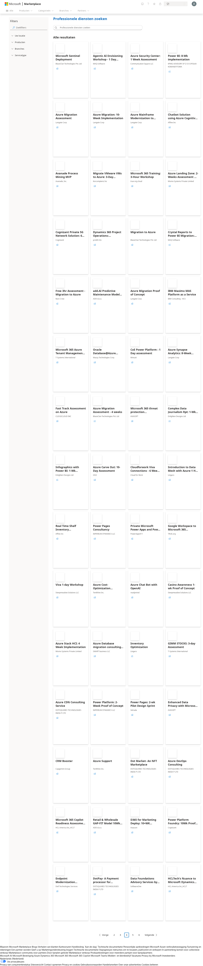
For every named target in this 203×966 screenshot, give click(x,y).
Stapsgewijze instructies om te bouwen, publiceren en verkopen (130, 949)
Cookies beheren (150, 964)
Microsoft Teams (99, 955)
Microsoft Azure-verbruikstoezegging (168, 946)
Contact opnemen (53, 964)
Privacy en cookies (71, 964)
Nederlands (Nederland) (12, 958)
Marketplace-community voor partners (27, 952)
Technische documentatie (110, 946)
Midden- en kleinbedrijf (119, 955)
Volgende (149, 935)
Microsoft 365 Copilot (79, 955)
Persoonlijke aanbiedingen (136, 946)
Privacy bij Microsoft (152, 955)
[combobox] (99, 28)
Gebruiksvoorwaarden (91, 964)
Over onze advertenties (129, 964)
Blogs (34, 946)
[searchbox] (31, 27)
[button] (55, 27)
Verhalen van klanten (48, 946)
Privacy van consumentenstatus (15, 964)
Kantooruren (65, 946)
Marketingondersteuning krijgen (57, 949)
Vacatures (136, 955)
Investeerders (168, 955)
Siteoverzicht (37, 964)
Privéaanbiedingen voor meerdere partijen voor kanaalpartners (121, 952)
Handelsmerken (110, 964)
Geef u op (36, 949)
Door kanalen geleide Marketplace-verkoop (68, 952)
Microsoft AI (6, 955)
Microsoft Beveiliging (23, 955)
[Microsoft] (13, 4)
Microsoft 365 (61, 955)
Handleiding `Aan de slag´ (84, 946)
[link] (70, 70)
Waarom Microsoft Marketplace (15, 946)
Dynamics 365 (47, 955)
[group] (57, 68)
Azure (37, 955)
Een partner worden (21, 949)
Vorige (105, 935)
